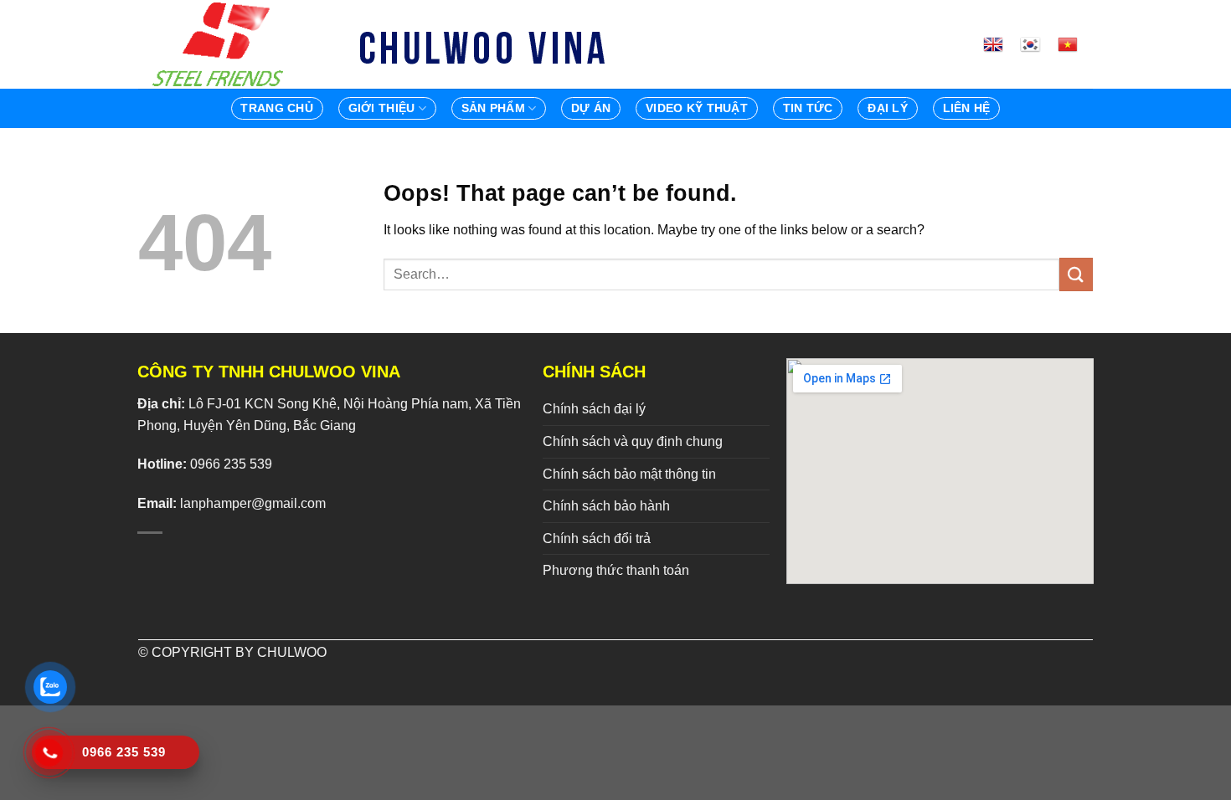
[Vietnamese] (1074, 44)
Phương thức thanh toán (616, 570)
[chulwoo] (222, 44)
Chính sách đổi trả (597, 538)
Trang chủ (276, 108)
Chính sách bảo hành (606, 506)
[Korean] (1036, 44)
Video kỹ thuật (697, 108)
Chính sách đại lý (594, 409)
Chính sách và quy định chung (633, 441)
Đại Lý (888, 108)
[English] (999, 44)
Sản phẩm (493, 108)
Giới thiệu (381, 108)
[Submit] (1076, 274)
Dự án (590, 108)
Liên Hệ (967, 108)
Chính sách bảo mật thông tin (629, 474)
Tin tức (808, 108)
